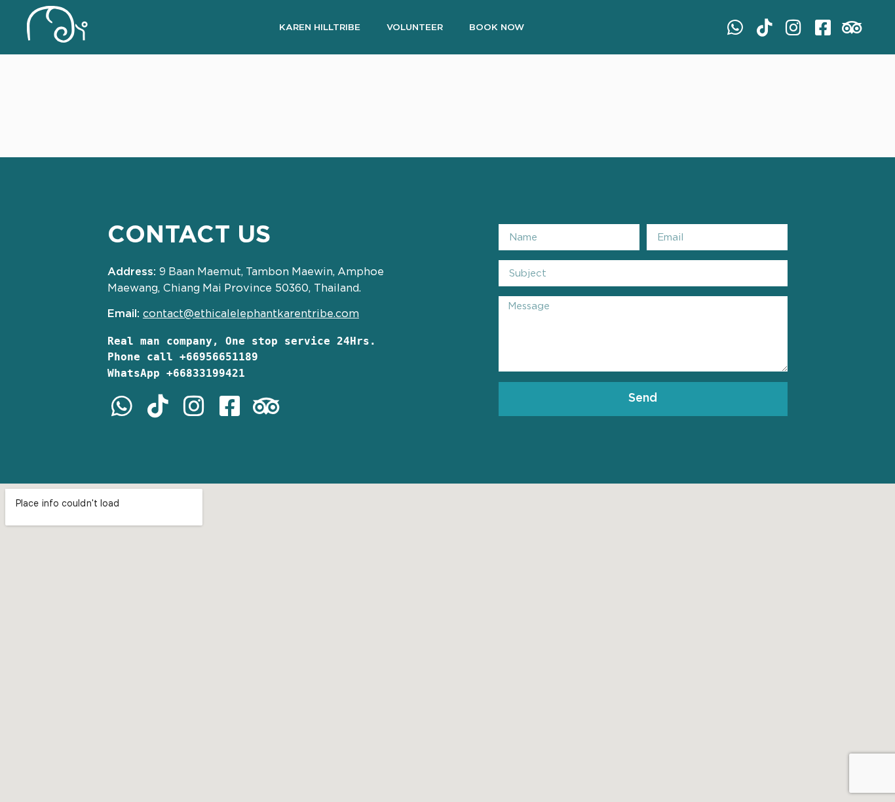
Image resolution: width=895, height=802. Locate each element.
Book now (496, 27)
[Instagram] (793, 26)
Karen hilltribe (319, 27)
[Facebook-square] (822, 26)
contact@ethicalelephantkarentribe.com (251, 314)
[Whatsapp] (735, 26)
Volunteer (415, 27)
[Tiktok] (764, 26)
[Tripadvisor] (851, 26)
